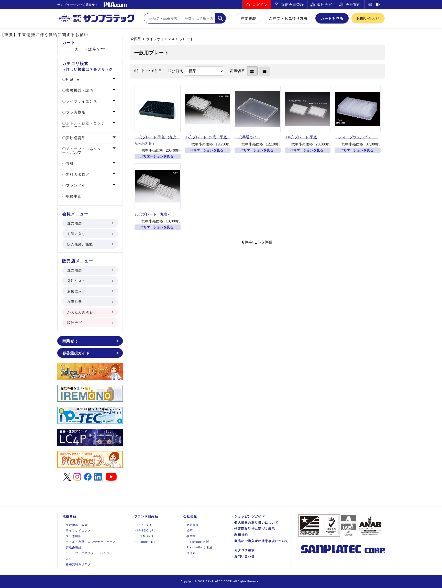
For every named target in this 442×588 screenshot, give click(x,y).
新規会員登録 (292, 5)
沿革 (188, 530)
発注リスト (76, 281)
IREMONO (143, 536)
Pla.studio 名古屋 (197, 547)
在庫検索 (74, 302)
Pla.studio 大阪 (196, 541)
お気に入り (76, 234)
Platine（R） (145, 541)
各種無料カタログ (77, 564)
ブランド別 (75, 185)
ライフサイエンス (160, 39)
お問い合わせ (368, 18)
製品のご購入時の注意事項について (261, 541)
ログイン (260, 5)
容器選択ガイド (76, 353)
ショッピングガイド (249, 516)
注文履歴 (248, 18)
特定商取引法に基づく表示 (254, 528)
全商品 (135, 39)
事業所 (189, 536)
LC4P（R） (144, 524)
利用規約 (241, 535)
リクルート (192, 553)
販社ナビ (324, 5)
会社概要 (191, 524)
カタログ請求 (244, 550)
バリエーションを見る (156, 156)
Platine (72, 79)
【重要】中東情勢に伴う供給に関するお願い (44, 34)
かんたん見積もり (81, 312)
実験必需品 (75, 138)
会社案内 (353, 5)
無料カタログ (77, 174)
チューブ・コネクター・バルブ (81, 150)
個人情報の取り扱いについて (256, 522)
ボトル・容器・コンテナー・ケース (83, 125)
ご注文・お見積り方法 (288, 18)
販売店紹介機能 (80, 244)
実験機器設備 (75, 524)
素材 (69, 163)
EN (378, 4)
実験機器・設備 (79, 90)
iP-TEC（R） (145, 530)
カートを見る (332, 18)
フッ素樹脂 (75, 112)
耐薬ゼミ (70, 341)
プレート (186, 39)
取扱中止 (73, 196)
